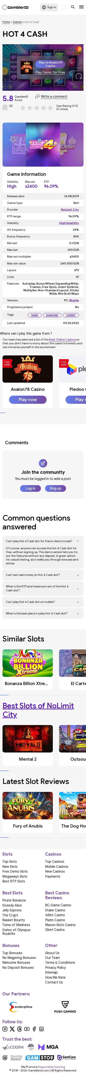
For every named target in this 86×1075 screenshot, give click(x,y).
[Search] (73, 7)
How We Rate (55, 977)
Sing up (55, 488)
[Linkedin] (41, 1030)
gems (34, 315)
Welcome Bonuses (16, 963)
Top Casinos (54, 862)
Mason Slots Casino (60, 925)
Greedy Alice (12, 905)
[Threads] (19, 1030)
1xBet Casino (55, 915)
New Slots (10, 867)
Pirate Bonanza (14, 900)
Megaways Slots (14, 876)
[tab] (4, 837)
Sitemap (51, 972)
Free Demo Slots (15, 871)
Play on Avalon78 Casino (50, 64)
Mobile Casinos (56, 867)
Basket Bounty (13, 920)
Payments (52, 876)
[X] (12, 1030)
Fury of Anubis (28, 826)
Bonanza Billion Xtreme (28, 683)
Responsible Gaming (51, 1067)
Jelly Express (12, 910)
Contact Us (54, 982)
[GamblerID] (15, 7)
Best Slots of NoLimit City (38, 710)
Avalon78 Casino (28, 389)
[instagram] (5, 1030)
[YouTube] (26, 1030)
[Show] (78, 541)
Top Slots (9, 862)
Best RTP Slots (13, 881)
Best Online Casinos (62, 339)
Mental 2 (28, 759)
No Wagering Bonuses (19, 958)
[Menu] (81, 7)
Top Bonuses (12, 953)
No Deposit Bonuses (18, 968)
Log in (30, 488)
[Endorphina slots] (21, 1007)
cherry (71, 315)
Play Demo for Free (50, 73)
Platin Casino (55, 920)
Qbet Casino (55, 930)
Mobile (74, 300)
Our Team (52, 958)
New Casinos (55, 871)
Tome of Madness (16, 925)
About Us (52, 953)
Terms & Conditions (60, 963)
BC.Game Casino (58, 905)
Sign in (51, 7)
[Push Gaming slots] (65, 1007)
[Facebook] (34, 1030)
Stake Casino (55, 910)
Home (6, 22)
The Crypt (10, 915)
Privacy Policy (55, 968)
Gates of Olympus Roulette (16, 932)
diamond (52, 315)
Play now (28, 399)
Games (17, 22)
